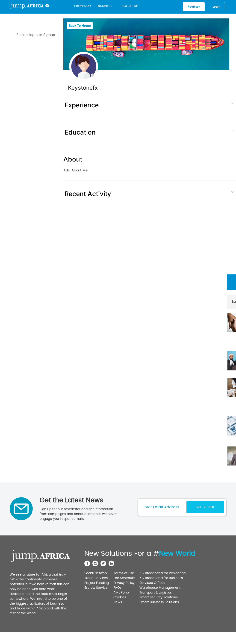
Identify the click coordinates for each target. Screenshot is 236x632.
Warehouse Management (159, 587)
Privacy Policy (124, 583)
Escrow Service (96, 587)
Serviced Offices (152, 583)
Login (33, 35)
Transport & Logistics (155, 592)
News (117, 602)
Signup (49, 35)
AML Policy (121, 592)
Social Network (132, 6)
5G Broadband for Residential (162, 573)
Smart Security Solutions (158, 597)
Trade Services (96, 578)
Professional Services (84, 6)
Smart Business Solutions (159, 602)
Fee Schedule (124, 578)
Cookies (119, 597)
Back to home (80, 25)
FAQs (117, 587)
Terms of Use (123, 573)
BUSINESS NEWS (108, 6)
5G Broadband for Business (161, 578)
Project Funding (96, 583)
